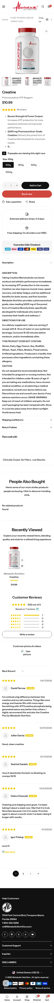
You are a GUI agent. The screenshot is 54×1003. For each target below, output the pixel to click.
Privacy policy (26, 988)
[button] (14, 580)
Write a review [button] (27, 634)
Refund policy (10, 988)
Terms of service (42, 988)
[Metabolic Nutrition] (25, 6)
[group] (27, 51)
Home (5, 19)
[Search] (43, 7)
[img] (8, 680)
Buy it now (27, 194)
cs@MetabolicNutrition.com (17, 926)
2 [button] (23, 873)
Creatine (14, 577)
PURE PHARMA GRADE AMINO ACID (22, 19)
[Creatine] (14, 558)
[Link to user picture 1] (8, 856)
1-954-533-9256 (10, 922)
